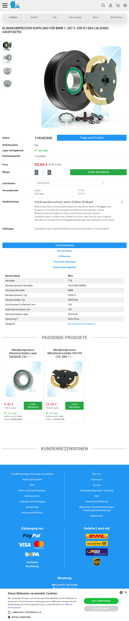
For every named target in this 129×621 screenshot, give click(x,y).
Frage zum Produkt (92, 137)
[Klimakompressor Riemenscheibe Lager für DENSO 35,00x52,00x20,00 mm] (23, 379)
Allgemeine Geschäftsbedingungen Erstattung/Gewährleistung (96, 509)
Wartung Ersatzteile (32, 479)
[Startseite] (10, 5)
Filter (32, 485)
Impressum (96, 479)
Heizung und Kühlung (32, 512)
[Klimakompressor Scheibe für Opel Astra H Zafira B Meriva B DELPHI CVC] (65, 379)
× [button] (125, 592)
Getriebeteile (32, 507)
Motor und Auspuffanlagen (32, 490)
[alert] (64, 605)
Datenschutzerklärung (97, 501)
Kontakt (97, 485)
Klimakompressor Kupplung (81, 324)
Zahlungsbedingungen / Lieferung (97, 490)
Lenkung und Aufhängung (32, 501)
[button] (41, 86)
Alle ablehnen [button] (101, 608)
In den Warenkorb (98, 172)
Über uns (96, 474)
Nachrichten (97, 516)
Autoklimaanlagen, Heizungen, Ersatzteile (32, 474)
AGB (97, 496)
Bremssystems (32, 496)
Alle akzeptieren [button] (101, 601)
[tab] (64, 245)
